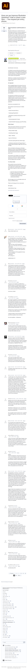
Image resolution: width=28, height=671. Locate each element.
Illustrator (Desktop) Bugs (9, 648)
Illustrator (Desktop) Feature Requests (10, 587)
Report (24, 229)
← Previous (11, 573)
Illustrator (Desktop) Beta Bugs (10, 647)
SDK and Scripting (6, 626)
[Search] (24, 642)
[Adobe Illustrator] (5, 6)
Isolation (4, 613)
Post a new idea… (6, 590)
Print (3, 623)
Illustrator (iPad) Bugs (9, 653)
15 (23, 573)
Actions (4, 594)
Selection (4, 628)
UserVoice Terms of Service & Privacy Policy (19, 666)
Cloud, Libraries (5, 602)
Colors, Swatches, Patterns (7, 604)
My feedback (5, 593)
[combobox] (13, 642)
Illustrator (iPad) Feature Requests (11, 654)
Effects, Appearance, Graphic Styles (8, 607)
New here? (17, 220)
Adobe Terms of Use (10, 667)
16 (25, 573)
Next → (19, 575)
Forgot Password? (11, 218)
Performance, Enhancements (8, 622)
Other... (4, 619)
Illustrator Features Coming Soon (10, 657)
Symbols (4, 632)
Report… (24, 45)
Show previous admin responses (13, 190)
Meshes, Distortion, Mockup (7, 617)
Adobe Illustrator (8, 660)
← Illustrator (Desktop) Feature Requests (8, 23)
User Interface (5, 637)
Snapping (4, 629)
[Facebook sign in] (12, 206)
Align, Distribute (5, 596)
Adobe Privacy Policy (17, 667)
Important (19, 53)
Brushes (4, 599)
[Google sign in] (22, 206)
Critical (12, 55)
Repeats (4, 625)
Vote (4, 31)
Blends (4, 597)
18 (16, 575)
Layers (4, 614)
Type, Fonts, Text (5, 635)
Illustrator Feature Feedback (10, 656)
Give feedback (8, 645)
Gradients (4, 610)
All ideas (4, 591)
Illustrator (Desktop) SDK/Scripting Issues (12, 651)
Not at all (12, 53)
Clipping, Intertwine (6, 600)
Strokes (4, 631)
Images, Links (5, 611)
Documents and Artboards (7, 605)
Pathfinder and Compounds (7, 620)
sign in (12, 581)
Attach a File (17, 201)
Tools (3, 634)
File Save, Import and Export (7, 608)
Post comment (23, 223)
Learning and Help (6, 616)
